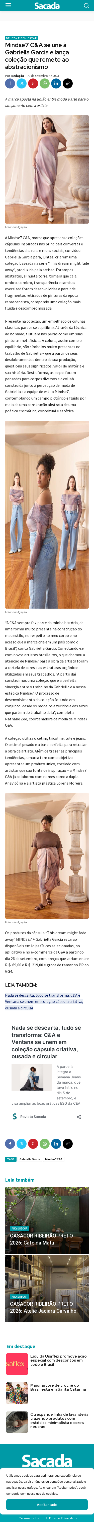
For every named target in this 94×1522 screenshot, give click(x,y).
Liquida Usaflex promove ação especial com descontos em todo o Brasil (58, 1360)
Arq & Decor (19, 1228)
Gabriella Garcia (30, 1159)
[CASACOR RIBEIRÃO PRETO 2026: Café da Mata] (47, 1220)
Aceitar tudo (47, 1504)
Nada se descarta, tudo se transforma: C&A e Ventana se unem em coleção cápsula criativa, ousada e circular (44, 1001)
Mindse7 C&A (53, 1159)
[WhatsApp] (45, 83)
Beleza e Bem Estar (21, 38)
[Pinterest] (33, 83)
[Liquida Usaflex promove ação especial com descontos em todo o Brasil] (17, 1364)
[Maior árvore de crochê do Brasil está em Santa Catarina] (17, 1393)
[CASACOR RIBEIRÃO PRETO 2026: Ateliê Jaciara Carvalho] (47, 1288)
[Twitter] (22, 83)
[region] (47, 1495)
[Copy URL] (68, 83)
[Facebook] (10, 83)
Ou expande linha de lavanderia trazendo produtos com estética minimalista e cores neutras (59, 1421)
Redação (17, 76)
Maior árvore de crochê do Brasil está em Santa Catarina (58, 1387)
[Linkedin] (56, 83)
